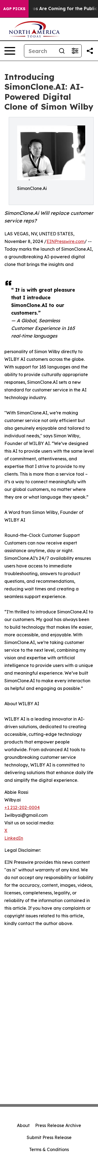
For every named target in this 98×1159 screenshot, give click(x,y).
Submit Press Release (49, 1137)
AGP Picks (14, 8)
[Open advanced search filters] (74, 51)
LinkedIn (13, 838)
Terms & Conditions (49, 1149)
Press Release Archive (58, 1125)
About (23, 1125)
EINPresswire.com (65, 241)
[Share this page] (90, 50)
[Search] (61, 51)
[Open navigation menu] (9, 50)
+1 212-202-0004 (22, 807)
